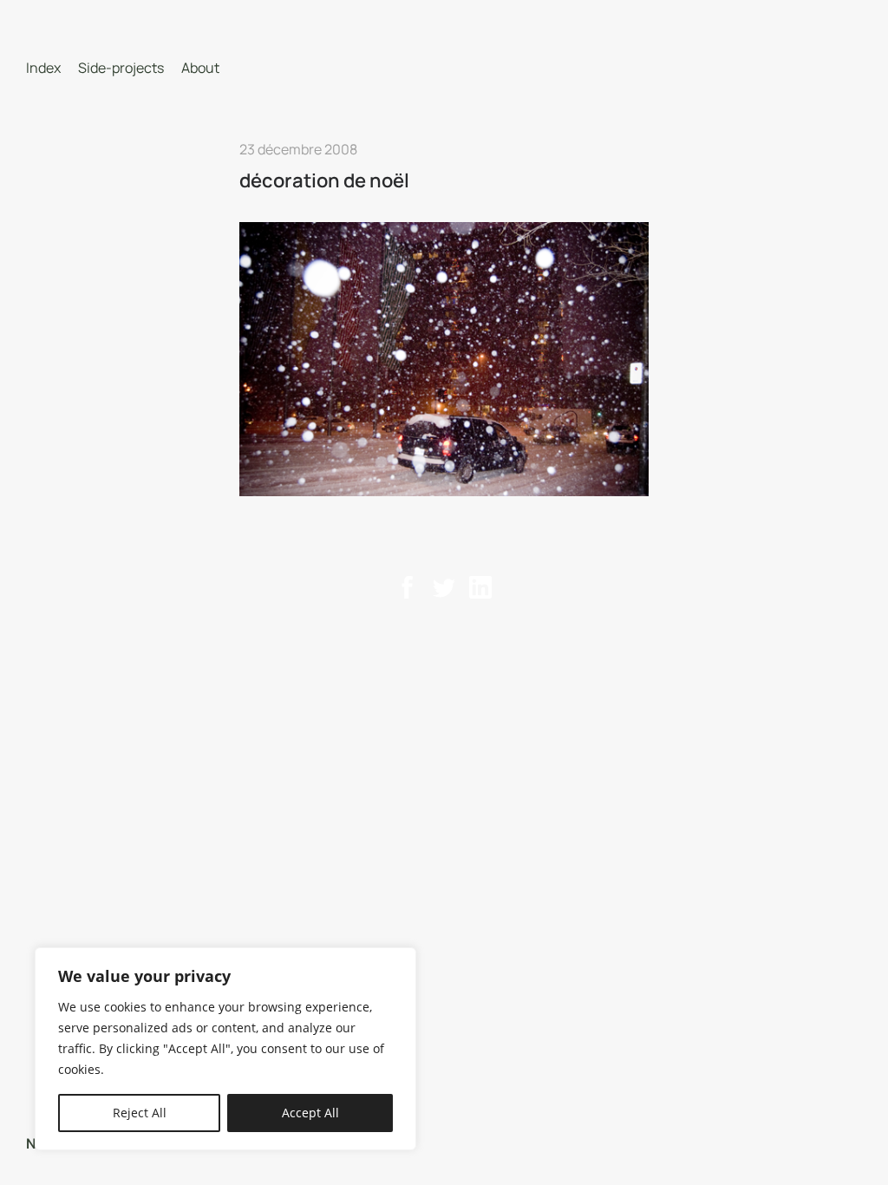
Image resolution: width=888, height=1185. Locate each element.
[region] (225, 1048)
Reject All (139, 1112)
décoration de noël (324, 180)
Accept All (310, 1112)
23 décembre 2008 (298, 149)
